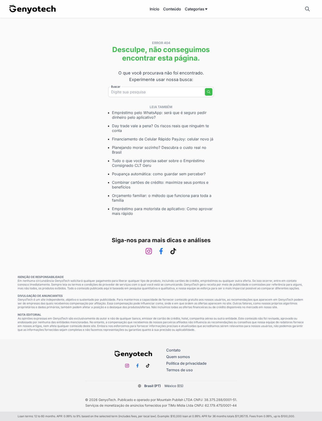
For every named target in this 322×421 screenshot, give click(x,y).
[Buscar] (208, 92)
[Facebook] (161, 251)
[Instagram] (149, 251)
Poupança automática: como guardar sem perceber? (159, 174)
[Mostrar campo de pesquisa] (307, 9)
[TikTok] (173, 251)
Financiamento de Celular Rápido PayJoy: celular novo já (162, 139)
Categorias (194, 9)
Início (154, 9)
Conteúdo (172, 9)
